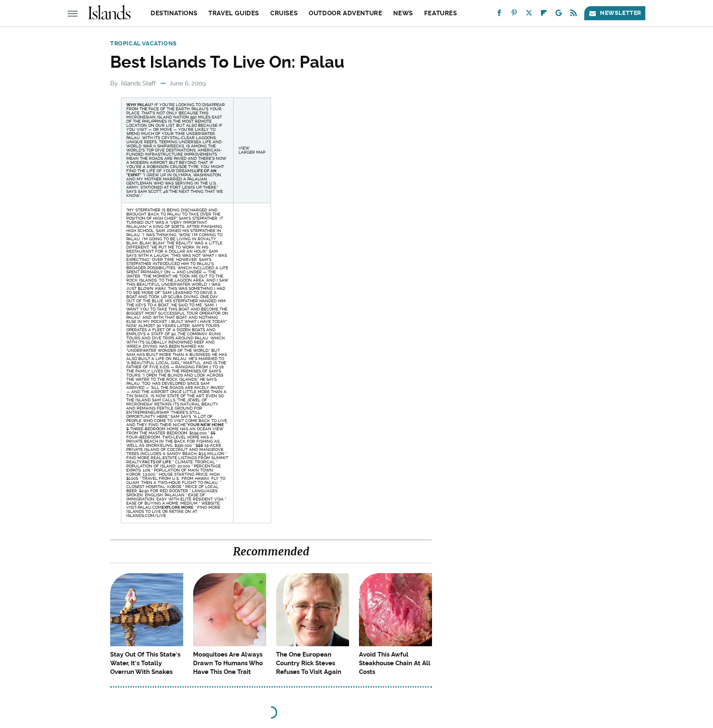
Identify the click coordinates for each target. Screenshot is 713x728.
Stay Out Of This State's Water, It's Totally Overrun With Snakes (145, 663)
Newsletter (620, 12)
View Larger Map (251, 150)
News (403, 13)
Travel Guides (233, 13)
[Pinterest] (514, 14)
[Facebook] (499, 14)
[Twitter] (529, 14)
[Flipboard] (544, 14)
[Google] (559, 14)
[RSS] (573, 14)
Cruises (283, 13)
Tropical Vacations (143, 43)
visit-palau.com (144, 507)
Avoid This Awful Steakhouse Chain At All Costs (394, 663)
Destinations (174, 13)
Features (440, 13)
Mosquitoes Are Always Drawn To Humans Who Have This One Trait (228, 663)
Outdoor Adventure (345, 13)
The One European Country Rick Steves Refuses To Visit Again (308, 663)
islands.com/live (146, 515)
